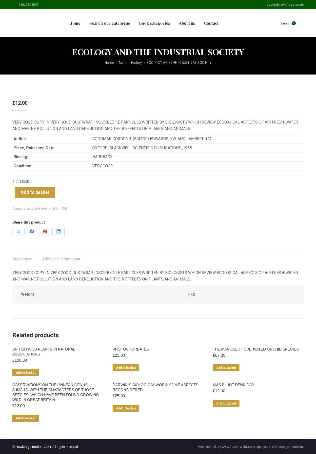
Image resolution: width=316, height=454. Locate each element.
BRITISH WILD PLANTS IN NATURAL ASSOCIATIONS (43, 351)
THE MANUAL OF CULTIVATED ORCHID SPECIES (256, 349)
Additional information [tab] (61, 259)
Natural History (37, 208)
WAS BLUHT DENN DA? (233, 385)
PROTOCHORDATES (131, 349)
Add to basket (35, 192)
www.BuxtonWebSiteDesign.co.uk (246, 447)
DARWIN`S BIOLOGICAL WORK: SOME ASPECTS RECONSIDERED (155, 387)
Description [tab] (22, 259)
